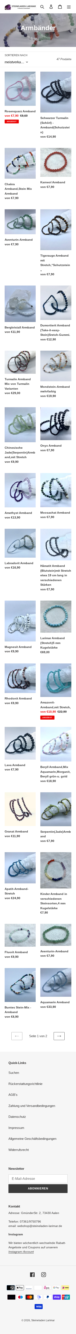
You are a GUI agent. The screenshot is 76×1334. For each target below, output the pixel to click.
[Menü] (68, 6)
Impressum (16, 1128)
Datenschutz (17, 1116)
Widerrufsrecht (18, 1150)
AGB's (13, 1094)
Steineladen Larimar (43, 1320)
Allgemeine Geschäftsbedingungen (32, 1138)
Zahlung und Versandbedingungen (31, 1106)
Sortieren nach (16, 55)
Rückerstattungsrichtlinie (25, 1084)
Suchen (13, 1072)
